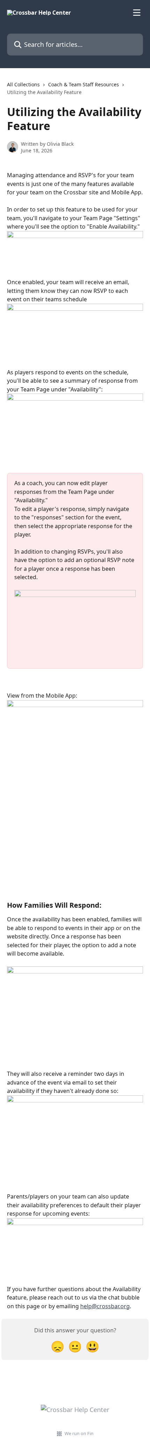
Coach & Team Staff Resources (83, 84)
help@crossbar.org (105, 1306)
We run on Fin (79, 1433)
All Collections (23, 84)
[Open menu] (136, 12)
